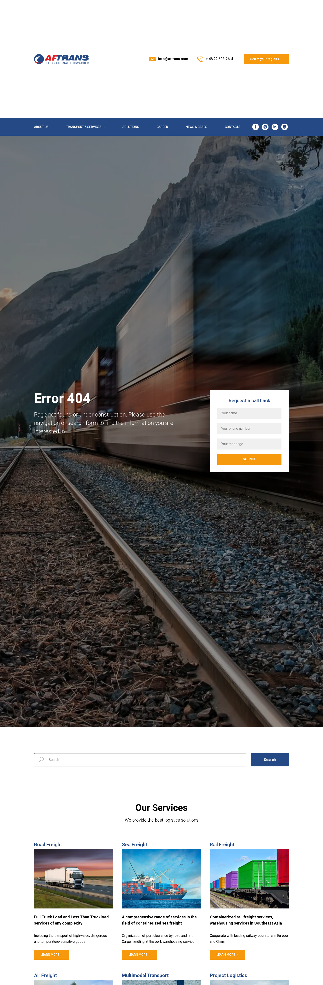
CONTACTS (232, 127)
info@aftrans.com (173, 59)
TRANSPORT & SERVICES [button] (84, 127)
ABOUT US (41, 127)
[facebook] (255, 127)
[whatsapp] (284, 127)
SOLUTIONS (130, 127)
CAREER (162, 127)
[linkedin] (275, 127)
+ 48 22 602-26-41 (220, 59)
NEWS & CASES (196, 127)
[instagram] (265, 127)
